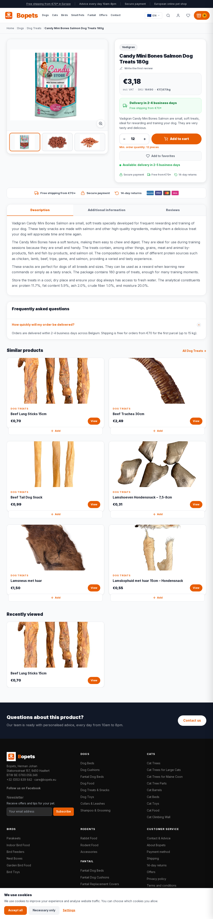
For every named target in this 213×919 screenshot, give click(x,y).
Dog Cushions (90, 770)
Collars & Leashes (92, 803)
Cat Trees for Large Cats (164, 770)
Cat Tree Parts (157, 783)
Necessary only (44, 910)
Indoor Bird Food (18, 845)
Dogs (20, 28)
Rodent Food (89, 845)
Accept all (15, 910)
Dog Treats (34, 28)
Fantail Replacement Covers (99, 884)
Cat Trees (153, 763)
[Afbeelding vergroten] (101, 123)
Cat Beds (153, 797)
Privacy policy (156, 879)
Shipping (153, 858)
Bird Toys (13, 872)
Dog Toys (87, 797)
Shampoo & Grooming (95, 810)
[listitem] (24, 142)
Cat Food (153, 810)
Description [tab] (40, 210)
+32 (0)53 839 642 (19, 779)
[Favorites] (188, 15)
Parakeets (14, 838)
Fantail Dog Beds (92, 776)
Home (10, 28)
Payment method (158, 851)
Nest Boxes (14, 858)
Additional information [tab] (106, 210)
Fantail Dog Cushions (94, 877)
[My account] (178, 15)
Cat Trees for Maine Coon (165, 776)
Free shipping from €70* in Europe (48, 3)
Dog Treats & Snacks (94, 790)
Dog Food (87, 783)
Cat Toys (153, 803)
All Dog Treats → (194, 351)
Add (58, 430)
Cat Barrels (154, 790)
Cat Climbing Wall (158, 817)
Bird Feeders (15, 851)
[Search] (168, 15)
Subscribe (63, 811)
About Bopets (156, 845)
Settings (69, 910)
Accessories (88, 851)
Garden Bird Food (19, 865)
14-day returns (157, 865)
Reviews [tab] (173, 210)
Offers (151, 872)
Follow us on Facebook (24, 788)
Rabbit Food (88, 838)
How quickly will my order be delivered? (43, 325)
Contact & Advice (159, 838)
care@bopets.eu (45, 779)
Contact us (192, 720)
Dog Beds (87, 763)
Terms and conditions (161, 885)
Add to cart (179, 139)
